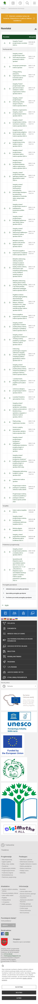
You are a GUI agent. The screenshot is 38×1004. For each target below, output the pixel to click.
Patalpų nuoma (24, 870)
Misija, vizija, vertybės (8, 864)
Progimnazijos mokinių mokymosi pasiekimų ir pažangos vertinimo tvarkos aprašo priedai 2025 (19, 497)
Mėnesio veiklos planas (16, 633)
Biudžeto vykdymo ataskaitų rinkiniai (10, 890)
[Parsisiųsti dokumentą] (4, 43)
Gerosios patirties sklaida (17, 646)
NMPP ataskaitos (7, 904)
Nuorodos (23, 889)
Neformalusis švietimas (26, 862)
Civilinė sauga (24, 908)
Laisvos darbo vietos (15, 672)
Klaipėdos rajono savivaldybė (21, 942)
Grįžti (7, 605)
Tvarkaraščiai (9, 845)
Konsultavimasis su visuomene (25, 896)
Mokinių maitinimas (14, 656)
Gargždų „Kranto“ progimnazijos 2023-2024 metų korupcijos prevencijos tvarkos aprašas (19, 57)
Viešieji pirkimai (6, 900)
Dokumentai (11, 628)
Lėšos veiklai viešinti (7, 895)
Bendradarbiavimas (7, 875)
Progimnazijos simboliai (9, 868)
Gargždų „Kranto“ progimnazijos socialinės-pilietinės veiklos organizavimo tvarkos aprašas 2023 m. (20, 164)
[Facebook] (2, 933)
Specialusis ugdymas (26, 859)
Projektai (11, 623)
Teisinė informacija (25, 910)
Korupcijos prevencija (26, 906)
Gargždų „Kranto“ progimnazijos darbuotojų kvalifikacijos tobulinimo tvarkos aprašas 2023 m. (20, 232)
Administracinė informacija (16, 8)
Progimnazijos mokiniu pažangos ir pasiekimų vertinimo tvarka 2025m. (20, 487)
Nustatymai (19, 987)
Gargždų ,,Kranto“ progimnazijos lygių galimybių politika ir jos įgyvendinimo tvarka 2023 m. (19, 176)
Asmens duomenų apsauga (28, 893)
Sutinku (19, 998)
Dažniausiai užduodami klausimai (26, 900)
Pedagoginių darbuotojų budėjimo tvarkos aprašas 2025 (20, 473)
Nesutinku (19, 992)
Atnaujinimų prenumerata (17, 677)
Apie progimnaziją (7, 859)
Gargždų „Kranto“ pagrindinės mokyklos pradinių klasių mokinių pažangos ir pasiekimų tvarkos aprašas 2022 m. (20, 326)
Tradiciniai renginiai (7, 873)
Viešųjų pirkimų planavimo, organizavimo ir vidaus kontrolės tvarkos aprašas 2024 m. (19, 75)
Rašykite (5, 925)
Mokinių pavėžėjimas (26, 866)
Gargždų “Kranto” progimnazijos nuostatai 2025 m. (20, 43)
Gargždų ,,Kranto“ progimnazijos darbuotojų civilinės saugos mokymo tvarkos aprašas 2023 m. (20, 101)
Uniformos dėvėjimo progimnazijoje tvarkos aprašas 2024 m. (19, 391)
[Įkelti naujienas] (13, 3)
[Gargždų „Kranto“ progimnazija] (5, 3)
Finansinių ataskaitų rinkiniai (10, 893)
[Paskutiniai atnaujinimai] (20, 3)
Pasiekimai (11, 662)
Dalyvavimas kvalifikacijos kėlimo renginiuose (20, 640)
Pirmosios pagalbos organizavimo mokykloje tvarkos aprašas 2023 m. (20, 252)
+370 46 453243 (7, 954)
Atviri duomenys (24, 912)
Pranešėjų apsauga (25, 904)
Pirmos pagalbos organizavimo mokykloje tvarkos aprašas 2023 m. (20, 316)
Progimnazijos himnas (8, 870)
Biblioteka (11, 651)
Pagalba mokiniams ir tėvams (28, 864)
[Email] (7, 933)
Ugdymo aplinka (6, 862)
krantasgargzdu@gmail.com (12, 956)
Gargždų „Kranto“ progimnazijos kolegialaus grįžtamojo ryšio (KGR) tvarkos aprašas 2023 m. (19, 220)
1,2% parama (12, 667)
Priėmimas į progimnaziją (9, 877)
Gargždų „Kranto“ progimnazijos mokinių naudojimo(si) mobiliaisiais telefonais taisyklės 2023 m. (19, 520)
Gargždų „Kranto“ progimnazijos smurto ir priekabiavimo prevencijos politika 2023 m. (20, 208)
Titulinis (3, 8)
